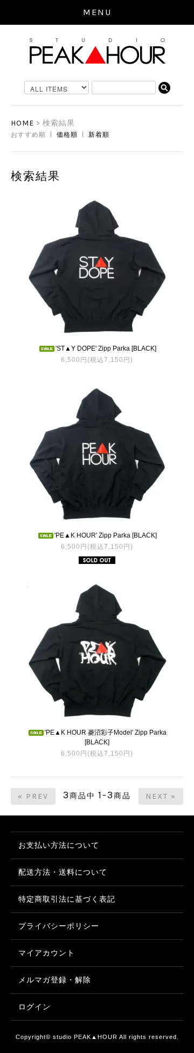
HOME (22, 123)
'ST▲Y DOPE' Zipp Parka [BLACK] (106, 348)
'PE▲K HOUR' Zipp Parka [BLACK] (105, 535)
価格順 (67, 134)
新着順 (98, 134)
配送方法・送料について (62, 872)
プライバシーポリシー (58, 926)
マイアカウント (46, 953)
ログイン (34, 1006)
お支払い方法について (58, 845)
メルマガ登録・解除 (54, 979)
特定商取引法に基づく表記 (66, 899)
